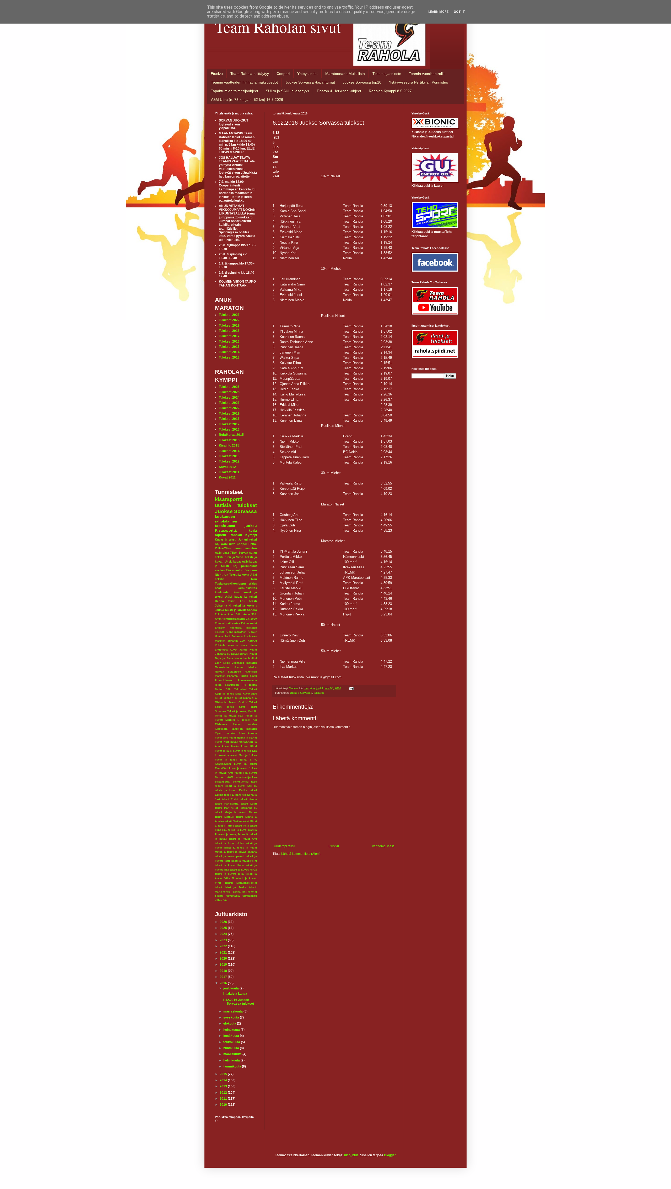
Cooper (242, 544)
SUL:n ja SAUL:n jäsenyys (287, 91)
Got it (459, 12)
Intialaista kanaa (235, 993)
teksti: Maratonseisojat (241, 882)
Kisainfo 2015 (229, 445)
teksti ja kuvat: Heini (244, 860)
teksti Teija (242, 825)
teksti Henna (248, 799)
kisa (242, 733)
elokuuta (230, 1023)
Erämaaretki (249, 623)
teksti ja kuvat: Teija (229, 873)
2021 (224, 952)
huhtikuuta (231, 1048)
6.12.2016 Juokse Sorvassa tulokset (238, 1001)
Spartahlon (232, 684)
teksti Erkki (230, 799)
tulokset (319, 692)
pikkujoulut (249, 566)
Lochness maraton (244, 662)
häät (218, 588)
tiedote (219, 895)
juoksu (251, 526)
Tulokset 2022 (229, 320)
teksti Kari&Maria (227, 803)
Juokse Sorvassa (301, 692)
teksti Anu (236, 601)
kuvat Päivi (249, 746)
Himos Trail (222, 636)
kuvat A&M (240, 561)
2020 (224, 958)
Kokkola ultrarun (226, 645)
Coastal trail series (227, 623)
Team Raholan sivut (278, 26)
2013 (224, 1086)
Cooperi (283, 73)
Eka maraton (235, 570)
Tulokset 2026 (229, 387)
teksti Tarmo (226, 825)
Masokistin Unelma (229, 667)
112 (217, 614)
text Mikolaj (249, 891)
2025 (224, 928)
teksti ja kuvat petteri (229, 856)
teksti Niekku (233, 821)
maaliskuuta (232, 1054)
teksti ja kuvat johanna (242, 851)
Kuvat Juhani (239, 653)
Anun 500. (250, 614)
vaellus (220, 570)
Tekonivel (240, 689)
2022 (224, 946)
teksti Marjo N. (226, 812)
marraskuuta (233, 1011)
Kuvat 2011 (227, 477)
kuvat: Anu (226, 772)
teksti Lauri (249, 803)
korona (252, 733)
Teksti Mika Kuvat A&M (242, 693)
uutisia (223, 505)
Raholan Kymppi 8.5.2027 (390, 91)
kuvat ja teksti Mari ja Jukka (238, 755)
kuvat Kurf (222, 741)
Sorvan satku (248, 552)
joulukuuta (231, 988)
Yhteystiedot (307, 73)
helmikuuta (232, 1060)
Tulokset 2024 (229, 397)
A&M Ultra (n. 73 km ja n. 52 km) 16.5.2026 (247, 99)
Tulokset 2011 (229, 472)
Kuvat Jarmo (238, 649)
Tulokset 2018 (229, 331)
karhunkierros (247, 588)
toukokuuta (232, 1042)
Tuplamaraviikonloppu (230, 583)
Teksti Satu (236, 706)
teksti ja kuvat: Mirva (243, 869)
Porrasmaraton (247, 680)
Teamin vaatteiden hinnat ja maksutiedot (244, 82)
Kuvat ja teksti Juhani (231, 539)
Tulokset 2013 (229, 357)
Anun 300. (234, 614)
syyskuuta (231, 1017)
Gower (252, 631)
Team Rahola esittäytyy (249, 73)
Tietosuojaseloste (386, 73)
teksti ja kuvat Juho (229, 843)
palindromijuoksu (246, 777)
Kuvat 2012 (227, 467)
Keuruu (252, 640)
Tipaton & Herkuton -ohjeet (339, 91)
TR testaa (249, 684)
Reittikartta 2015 (231, 435)
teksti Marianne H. (244, 807)
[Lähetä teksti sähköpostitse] (351, 688)
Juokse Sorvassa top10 (362, 82)
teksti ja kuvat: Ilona (229, 865)
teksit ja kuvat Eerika (231, 790)
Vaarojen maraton (244, 728)
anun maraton (246, 548)
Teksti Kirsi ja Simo (229, 557)
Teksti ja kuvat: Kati (229, 715)
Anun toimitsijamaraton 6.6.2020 (236, 618)
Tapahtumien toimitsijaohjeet (234, 91)
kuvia (253, 530)
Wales (253, 583)
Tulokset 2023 (229, 315)
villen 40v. (221, 900)
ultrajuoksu (249, 895)
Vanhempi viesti (383, 846)
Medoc (252, 667)
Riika (218, 684)
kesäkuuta (231, 1036)
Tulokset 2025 (229, 392)
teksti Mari (222, 807)
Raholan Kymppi (243, 535)
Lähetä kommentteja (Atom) (301, 854)
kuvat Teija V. (223, 750)
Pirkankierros (223, 680)
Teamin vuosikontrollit (427, 73)
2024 (224, 934)
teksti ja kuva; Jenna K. (233, 834)
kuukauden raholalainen (226, 518)
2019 (224, 964)
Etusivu (217, 73)
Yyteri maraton (225, 733)
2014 (224, 1080)
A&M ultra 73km (226, 552)
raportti (220, 535)
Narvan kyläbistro (228, 671)
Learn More (438, 12)
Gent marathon (236, 631)
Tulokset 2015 (229, 347)
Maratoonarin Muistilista (345, 73)
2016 (224, 983)
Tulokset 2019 (229, 325)
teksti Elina (231, 794)
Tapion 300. (223, 689)
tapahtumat (225, 526)
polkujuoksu (240, 781)
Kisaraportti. (226, 530)
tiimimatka (233, 895)
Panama (232, 675)
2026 (224, 922)
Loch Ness (222, 662)
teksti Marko (248, 812)
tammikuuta (232, 1066)
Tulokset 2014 (229, 352)
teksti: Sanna (232, 891)
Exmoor (220, 627)
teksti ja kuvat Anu (243, 838)
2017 (224, 977)
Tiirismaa (221, 724)
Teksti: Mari (236, 579)
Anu (223, 614)
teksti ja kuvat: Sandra (241, 610)
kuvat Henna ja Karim (243, 737)
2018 (224, 971)
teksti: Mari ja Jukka (230, 887)
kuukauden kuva (227, 592)
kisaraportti (228, 499)
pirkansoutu (222, 781)
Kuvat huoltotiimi (246, 658)
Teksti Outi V (238, 702)
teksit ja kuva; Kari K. (241, 785)
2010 (224, 1105)
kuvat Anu (221, 737)
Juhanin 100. (236, 640)
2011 (224, 1098)
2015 (224, 1074)
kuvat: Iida (241, 772)
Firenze (219, 631)
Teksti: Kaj (249, 719)
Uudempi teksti (284, 846)
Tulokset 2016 (229, 341)
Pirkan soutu (248, 675)
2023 (224, 940)
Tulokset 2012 (229, 461)
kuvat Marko (230, 746)
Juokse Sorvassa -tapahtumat (310, 82)
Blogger (390, 1155)
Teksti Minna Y (224, 697)
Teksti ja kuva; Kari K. (242, 711)
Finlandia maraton (243, 627)
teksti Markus (224, 816)
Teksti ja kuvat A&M (243, 574)
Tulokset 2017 (229, 336)
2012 (224, 1092)
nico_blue (351, 1155)
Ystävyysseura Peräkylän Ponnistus (418, 82)
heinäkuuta (232, 1030)
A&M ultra (228, 544)
